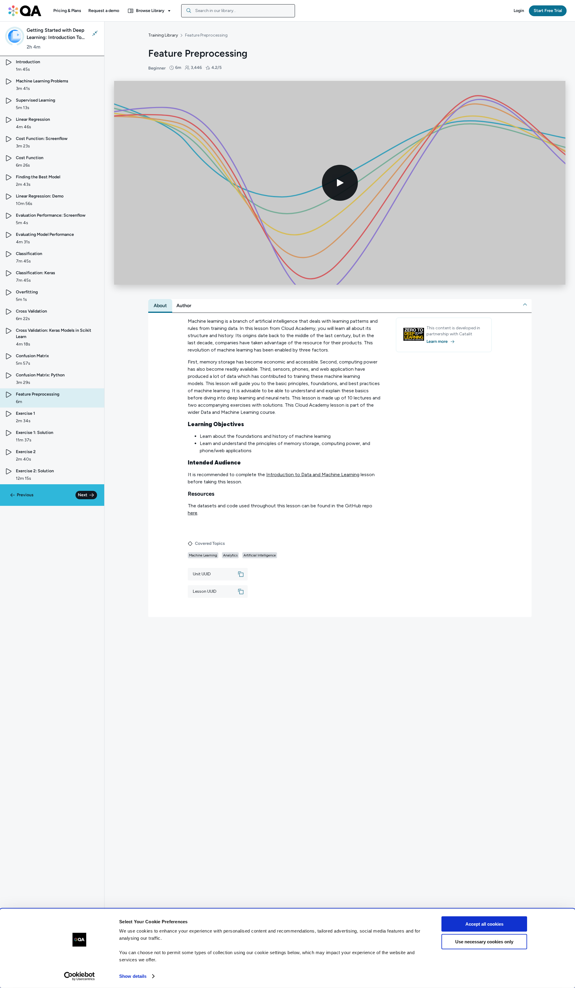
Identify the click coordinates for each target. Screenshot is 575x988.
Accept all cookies (484, 924)
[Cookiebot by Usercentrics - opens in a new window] (79, 976)
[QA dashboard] (25, 11)
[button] (67, 10)
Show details (132, 976)
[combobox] (238, 10)
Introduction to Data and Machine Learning (312, 474)
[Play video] (340, 183)
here (192, 513)
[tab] (160, 306)
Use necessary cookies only (484, 941)
